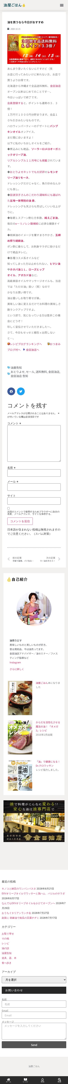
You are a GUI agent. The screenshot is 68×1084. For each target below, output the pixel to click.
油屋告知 (16, 367)
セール (30, 372)
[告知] (42, 1079)
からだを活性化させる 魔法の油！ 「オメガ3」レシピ (48, 726)
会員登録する (15, 103)
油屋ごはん (42, 683)
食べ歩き (7, 962)
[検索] (59, 1079)
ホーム (8, 1082)
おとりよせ (18, 372)
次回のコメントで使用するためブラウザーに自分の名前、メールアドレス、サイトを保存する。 (33, 513)
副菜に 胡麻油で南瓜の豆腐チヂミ (20, 917)
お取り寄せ (8, 933)
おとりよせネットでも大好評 (27, 172)
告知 (42, 1082)
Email (5, 1010)
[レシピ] (25, 1079)
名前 (11, 467)
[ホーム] (8, 1079)
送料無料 (41, 372)
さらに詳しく (17, 669)
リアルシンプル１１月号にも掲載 (27, 160)
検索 (59, 1082)
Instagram (15, 662)
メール (12, 481)
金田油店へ (32, 349)
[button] (62, 5)
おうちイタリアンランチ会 (16, 912)
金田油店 (55, 86)
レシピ (5, 943)
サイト (11, 495)
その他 (5, 938)
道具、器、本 (9, 957)
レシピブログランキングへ (26, 344)
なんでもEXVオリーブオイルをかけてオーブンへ (28, 903)
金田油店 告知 (19, 376)
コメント (14, 423)
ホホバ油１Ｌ (18, 269)
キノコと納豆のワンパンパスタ (19, 888)
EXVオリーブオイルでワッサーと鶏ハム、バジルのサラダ (33, 893)
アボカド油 (24, 275)
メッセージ (8, 1021)
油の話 (5, 948)
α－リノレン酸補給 (26, 223)
